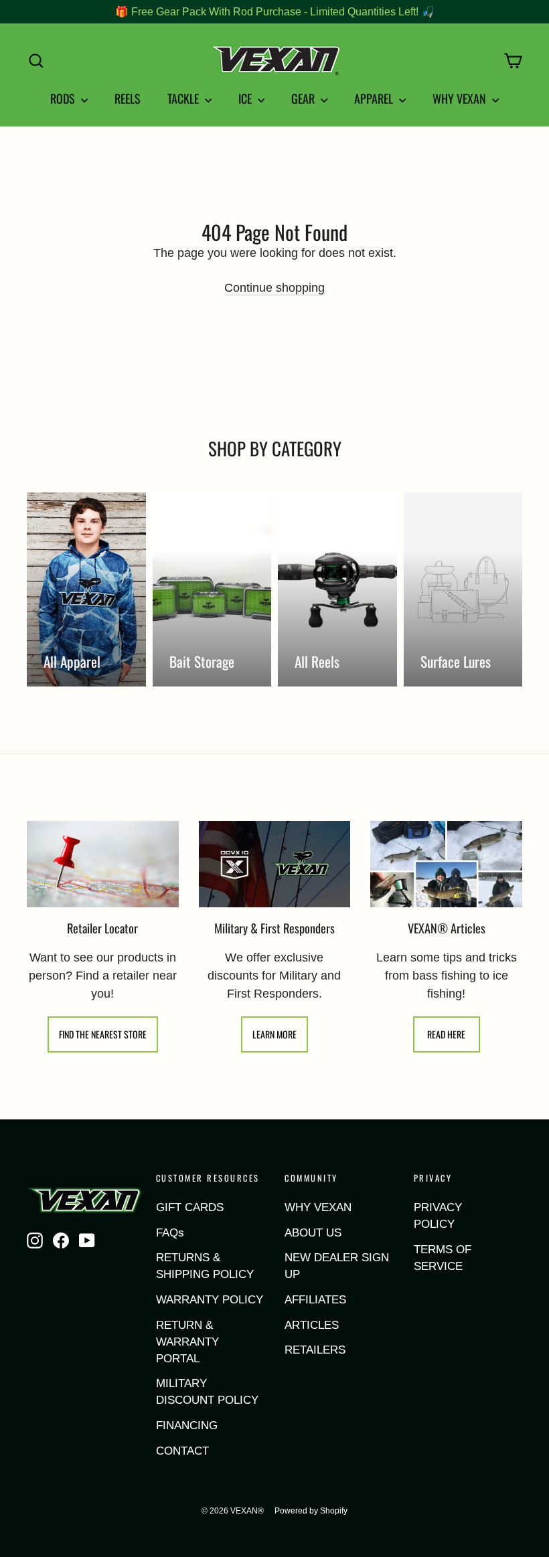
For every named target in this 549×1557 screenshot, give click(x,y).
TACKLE (184, 98)
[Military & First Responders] (275, 864)
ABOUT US (313, 1232)
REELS (127, 98)
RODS (64, 98)
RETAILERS (315, 1350)
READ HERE (446, 1034)
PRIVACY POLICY (438, 1215)
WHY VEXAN (461, 98)
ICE (246, 98)
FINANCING (187, 1425)
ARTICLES (312, 1325)
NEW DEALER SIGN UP (337, 1266)
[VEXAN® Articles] (446, 864)
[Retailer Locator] (103, 864)
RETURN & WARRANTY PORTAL (187, 1342)
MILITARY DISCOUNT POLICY (207, 1391)
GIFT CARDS (190, 1207)
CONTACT (182, 1451)
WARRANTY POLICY (209, 1299)
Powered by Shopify (310, 1511)
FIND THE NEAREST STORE (103, 1034)
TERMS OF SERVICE (442, 1258)
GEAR (304, 98)
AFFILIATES (315, 1299)
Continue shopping (274, 287)
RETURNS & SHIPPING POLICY (205, 1266)
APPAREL (375, 98)
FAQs (170, 1232)
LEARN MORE (274, 1034)
